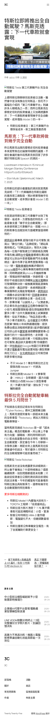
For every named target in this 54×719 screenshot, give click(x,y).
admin (12, 77)
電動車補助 (22, 266)
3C (6, 4)
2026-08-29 (47, 598)
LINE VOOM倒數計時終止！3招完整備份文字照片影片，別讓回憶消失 (22, 623)
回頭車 (36, 295)
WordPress (40, 713)
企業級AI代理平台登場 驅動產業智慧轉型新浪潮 (21, 610)
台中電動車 (26, 255)
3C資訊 (23, 77)
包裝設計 (17, 346)
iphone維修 (11, 269)
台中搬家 (33, 320)
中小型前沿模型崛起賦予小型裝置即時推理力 (21, 598)
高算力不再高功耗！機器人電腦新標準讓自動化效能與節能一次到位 (22, 637)
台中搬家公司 (25, 305)
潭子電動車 (13, 349)
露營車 (24, 331)
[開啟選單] (48, 4)
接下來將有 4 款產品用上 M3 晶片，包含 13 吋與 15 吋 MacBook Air (17, 563)
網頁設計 (9, 240)
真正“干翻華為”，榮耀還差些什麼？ (41, 563)
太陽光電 (38, 280)
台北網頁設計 (27, 353)
